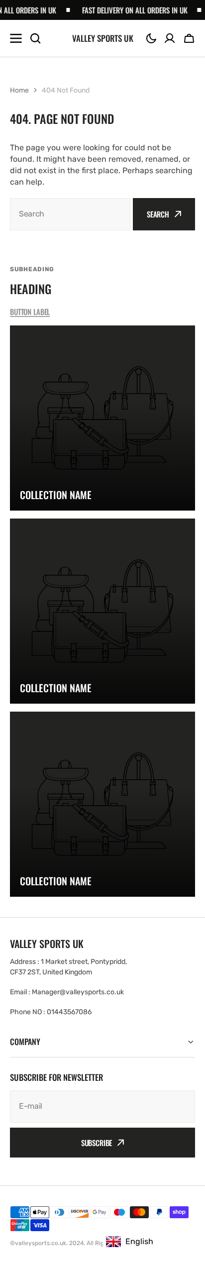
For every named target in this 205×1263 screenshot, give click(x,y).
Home (19, 90)
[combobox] (70, 214)
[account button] (170, 38)
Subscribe (96, 1142)
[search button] (35, 38)
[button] (151, 38)
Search (158, 214)
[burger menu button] (16, 38)
